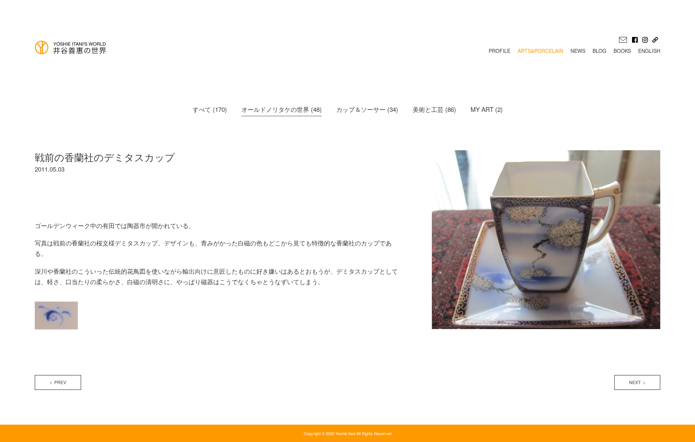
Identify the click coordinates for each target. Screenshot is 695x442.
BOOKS (622, 50)
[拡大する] (75, 304)
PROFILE (499, 50)
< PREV (58, 382)
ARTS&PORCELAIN (540, 50)
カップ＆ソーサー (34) (367, 109)
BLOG (599, 50)
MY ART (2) (487, 109)
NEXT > (637, 382)
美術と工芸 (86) (434, 109)
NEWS (577, 50)
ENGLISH (649, 50)
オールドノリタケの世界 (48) (281, 109)
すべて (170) (210, 109)
